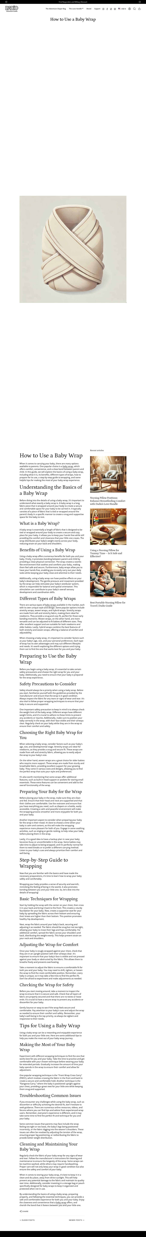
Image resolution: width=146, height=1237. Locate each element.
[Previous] (6, 2)
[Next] (140, 2)
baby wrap (68, 466)
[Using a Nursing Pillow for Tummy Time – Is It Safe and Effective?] (108, 526)
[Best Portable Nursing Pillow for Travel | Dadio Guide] (108, 579)
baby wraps (50, 604)
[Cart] (139, 9)
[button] (89, 8)
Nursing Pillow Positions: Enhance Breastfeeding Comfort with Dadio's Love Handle (107, 500)
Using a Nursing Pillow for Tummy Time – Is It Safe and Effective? (106, 553)
